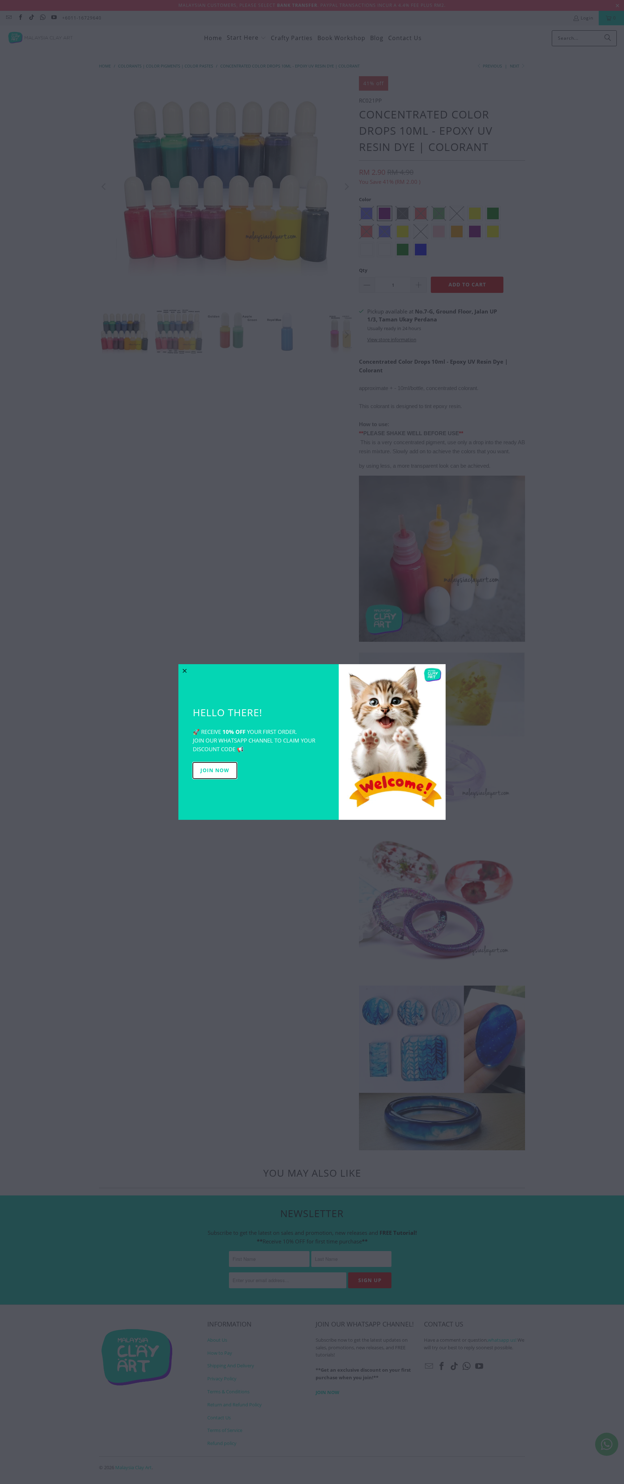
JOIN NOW (214, 770)
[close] (184, 670)
